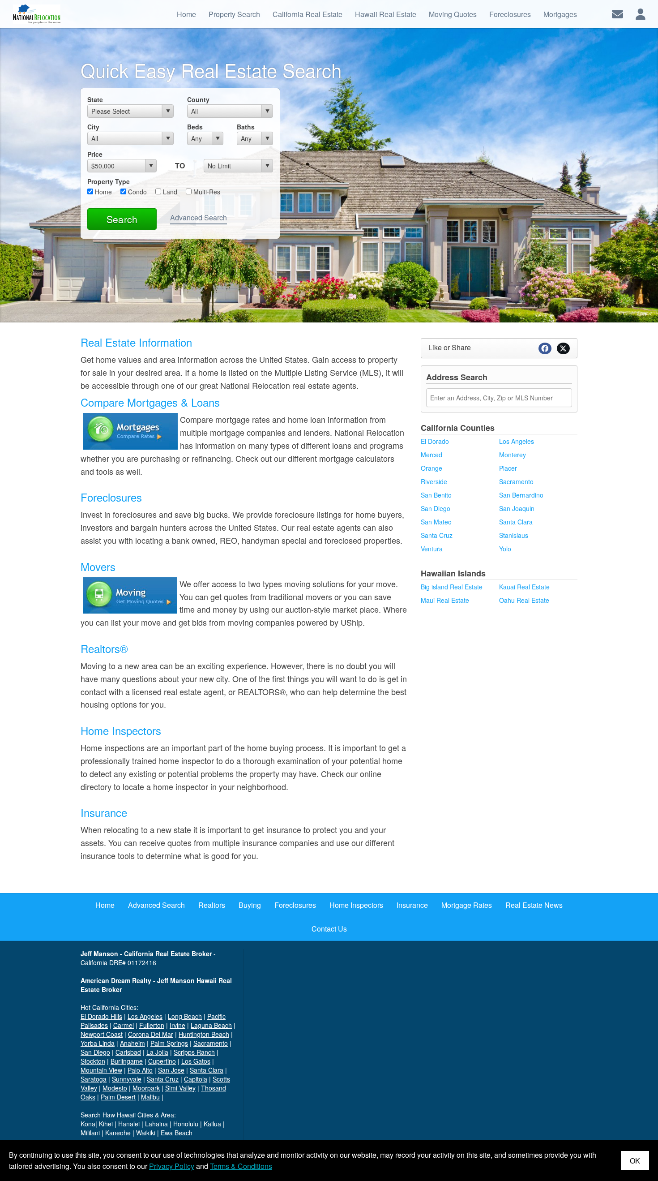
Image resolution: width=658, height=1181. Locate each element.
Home (102, 191)
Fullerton (151, 1025)
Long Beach (185, 1016)
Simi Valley (180, 1087)
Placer (508, 468)
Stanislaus (513, 535)
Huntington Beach (204, 1034)
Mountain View (101, 1069)
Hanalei (129, 1123)
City (93, 126)
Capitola (195, 1078)
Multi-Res (206, 191)
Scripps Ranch (194, 1052)
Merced (431, 454)
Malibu (150, 1096)
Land (169, 191)
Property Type (108, 181)
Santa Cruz (437, 535)
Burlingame (127, 1060)
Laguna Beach (211, 1025)
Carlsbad (128, 1052)
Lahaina (156, 1123)
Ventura (432, 548)
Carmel (123, 1025)
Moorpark (146, 1087)
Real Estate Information (136, 342)
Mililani (90, 1132)
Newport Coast (102, 1034)
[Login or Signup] (640, 13)
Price (95, 154)
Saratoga (94, 1078)
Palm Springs (169, 1043)
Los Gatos (195, 1060)
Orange (431, 468)
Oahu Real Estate (524, 600)
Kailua (212, 1123)
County (198, 99)
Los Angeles (516, 441)
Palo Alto (140, 1069)
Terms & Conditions (241, 1166)
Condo (136, 191)
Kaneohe (118, 1132)
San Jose (171, 1069)
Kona (88, 1123)
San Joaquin (516, 508)
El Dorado (435, 441)
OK (635, 1160)
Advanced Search (198, 217)
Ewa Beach (176, 1132)
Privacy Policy (171, 1166)
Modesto (115, 1087)
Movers (98, 566)
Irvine (177, 1025)
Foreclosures (111, 497)
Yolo (505, 548)
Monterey (512, 454)
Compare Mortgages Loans (150, 402)
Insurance (104, 812)
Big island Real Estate (452, 586)
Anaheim (132, 1043)
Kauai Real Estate (524, 586)
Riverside (434, 481)
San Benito (436, 494)
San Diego (435, 508)
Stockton (93, 1060)
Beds (195, 126)
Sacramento (516, 481)
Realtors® (104, 648)
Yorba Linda (98, 1043)
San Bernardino (521, 494)
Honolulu (185, 1123)
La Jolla (157, 1052)
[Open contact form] (617, 13)
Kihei (106, 1123)
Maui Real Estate (445, 600)
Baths (246, 126)
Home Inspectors (121, 730)
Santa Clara (516, 521)
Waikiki (145, 1132)
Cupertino (162, 1060)
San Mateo (436, 521)
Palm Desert (118, 1096)
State (95, 99)
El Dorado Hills (101, 1016)
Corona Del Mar (150, 1034)
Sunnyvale (126, 1078)
